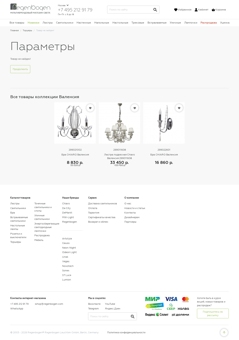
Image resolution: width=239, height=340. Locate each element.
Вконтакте (94, 303)
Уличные (175, 22)
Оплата (92, 208)
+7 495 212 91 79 (75, 10)
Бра (12, 212)
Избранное (184, 9)
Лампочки (190, 22)
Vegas (65, 261)
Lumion (66, 279)
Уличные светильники (42, 217)
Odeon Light (69, 252)
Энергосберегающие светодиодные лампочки (45, 227)
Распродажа (209, 22)
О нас (127, 203)
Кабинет (203, 9)
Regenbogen (69, 221)
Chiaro (66, 203)
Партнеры (130, 221)
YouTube (110, 303)
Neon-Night (69, 247)
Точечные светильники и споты (43, 207)
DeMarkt (67, 212)
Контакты (130, 212)
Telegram (93, 308)
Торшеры (15, 242)
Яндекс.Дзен (112, 308)
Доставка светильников (102, 203)
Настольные (120, 22)
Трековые (137, 22)
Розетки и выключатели (18, 235)
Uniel (65, 256)
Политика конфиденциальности (126, 332)
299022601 (164, 149)
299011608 (119, 149)
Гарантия (93, 212)
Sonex (65, 270)
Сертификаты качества (101, 217)
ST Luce (66, 275)
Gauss (66, 243)
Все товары (17, 22)
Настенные (84, 22)
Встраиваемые (157, 22)
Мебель (38, 240)
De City (66, 208)
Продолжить (20, 69)
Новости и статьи (134, 208)
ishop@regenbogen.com (46, 303)
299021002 (75, 149)
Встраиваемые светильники (19, 219)
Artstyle (67, 238)
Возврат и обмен (98, 221)
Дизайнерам (131, 217)
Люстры (48, 22)
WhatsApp (16, 308)
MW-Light (68, 217)
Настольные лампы (17, 227)
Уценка (224, 22)
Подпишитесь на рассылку (213, 313)
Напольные (101, 22)
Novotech (68, 266)
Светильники (64, 22)
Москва (62, 5)
